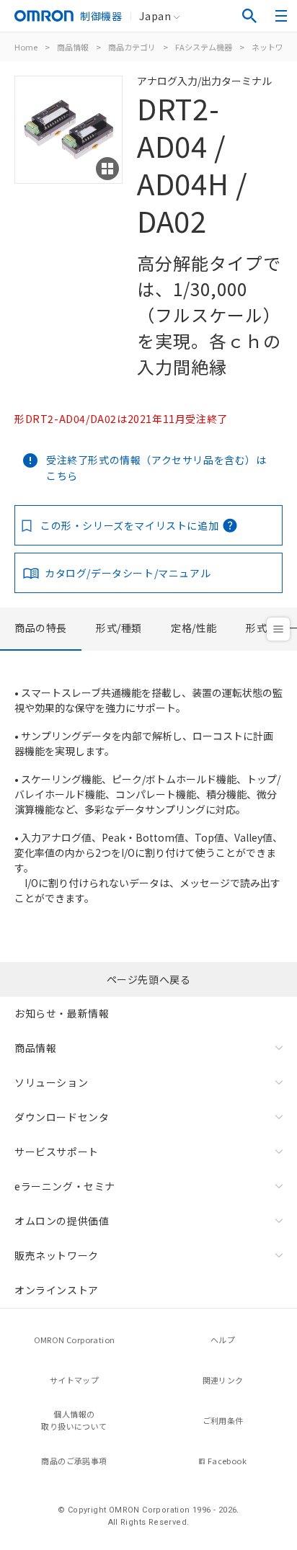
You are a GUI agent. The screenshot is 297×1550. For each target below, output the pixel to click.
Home (25, 47)
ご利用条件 (223, 1420)
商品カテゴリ (132, 47)
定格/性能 (194, 627)
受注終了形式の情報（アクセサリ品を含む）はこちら (156, 468)
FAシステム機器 (203, 47)
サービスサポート (56, 1151)
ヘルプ (222, 1339)
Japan (155, 16)
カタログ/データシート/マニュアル (127, 573)
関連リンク (223, 1380)
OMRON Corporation (74, 1339)
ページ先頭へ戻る (149, 979)
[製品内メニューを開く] (278, 629)
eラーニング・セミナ (64, 1186)
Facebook (227, 1460)
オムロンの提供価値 (61, 1220)
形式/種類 (119, 627)
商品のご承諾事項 (74, 1460)
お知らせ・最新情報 (61, 1013)
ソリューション (51, 1082)
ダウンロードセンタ (61, 1117)
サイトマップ (74, 1380)
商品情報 (73, 47)
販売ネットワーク (56, 1255)
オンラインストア (56, 1290)
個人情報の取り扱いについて (74, 1420)
